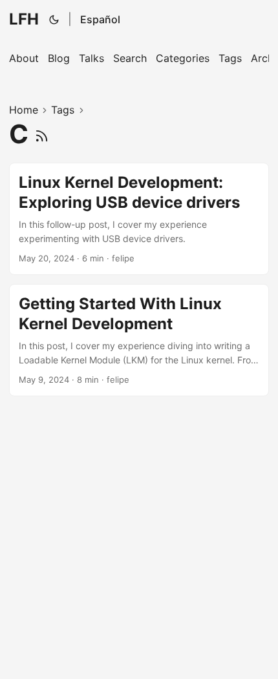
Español (100, 19)
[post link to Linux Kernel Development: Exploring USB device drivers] (139, 218)
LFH (24, 19)
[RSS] (41, 134)
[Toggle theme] (54, 19)
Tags (62, 109)
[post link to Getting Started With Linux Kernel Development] (139, 340)
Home (23, 109)
